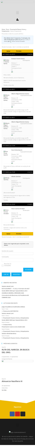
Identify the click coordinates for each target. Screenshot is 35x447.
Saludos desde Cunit (8, 286)
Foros (7, 29)
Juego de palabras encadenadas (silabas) (13, 307)
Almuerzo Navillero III (12, 381)
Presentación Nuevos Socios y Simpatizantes (16, 318)
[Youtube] (17, 414)
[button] (17, 12)
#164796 (30, 172)
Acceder (28, 269)
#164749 (30, 117)
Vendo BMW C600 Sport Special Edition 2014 (14, 291)
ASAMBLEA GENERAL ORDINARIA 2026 (13, 293)
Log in (6, 274)
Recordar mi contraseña (7, 264)
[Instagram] (22, 414)
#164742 (30, 54)
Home (3, 29)
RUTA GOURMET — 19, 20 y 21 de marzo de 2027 (15, 288)
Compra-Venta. (7, 324)
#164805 (30, 204)
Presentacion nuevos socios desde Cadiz (13, 327)
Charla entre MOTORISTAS (10, 311)
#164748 (30, 89)
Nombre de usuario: (7, 251)
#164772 (30, 145)
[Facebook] (12, 414)
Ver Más (4, 390)
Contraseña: (5, 257)
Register (16, 274)
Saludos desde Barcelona (9, 333)
